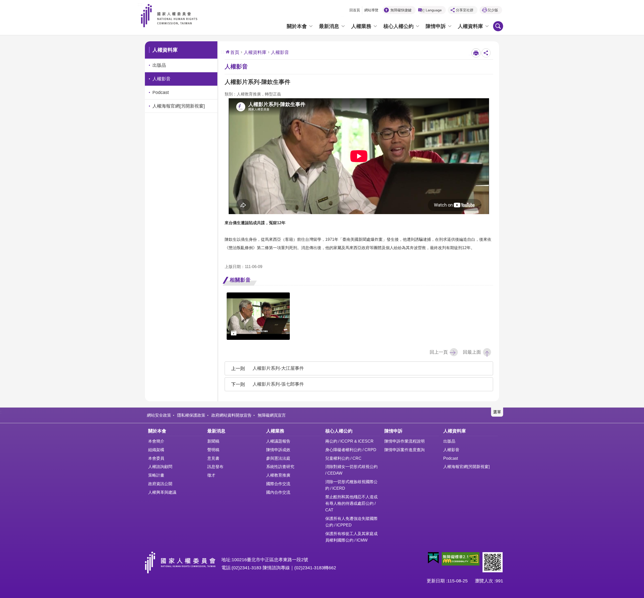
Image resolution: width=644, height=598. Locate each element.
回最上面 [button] (472, 352)
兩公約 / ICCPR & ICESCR (349, 441)
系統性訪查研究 (280, 466)
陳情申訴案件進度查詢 (404, 449)
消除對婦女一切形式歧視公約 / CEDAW (351, 469)
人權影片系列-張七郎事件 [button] (278, 384)
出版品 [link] (159, 65)
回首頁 (354, 10)
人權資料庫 (470, 26)
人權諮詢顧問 (160, 466)
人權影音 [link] (161, 78)
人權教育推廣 (278, 475)
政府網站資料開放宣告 (231, 415)
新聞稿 (213, 441)
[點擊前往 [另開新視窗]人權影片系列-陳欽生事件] (258, 316)
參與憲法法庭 (278, 458)
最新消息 (329, 26)
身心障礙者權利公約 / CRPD (350, 449)
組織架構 (156, 449)
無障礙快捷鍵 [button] (401, 10)
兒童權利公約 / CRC (343, 458)
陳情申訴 (436, 26)
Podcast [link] (160, 92)
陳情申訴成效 (278, 449)
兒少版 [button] (493, 10)
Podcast (450, 458)
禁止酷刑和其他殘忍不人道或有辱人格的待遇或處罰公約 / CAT (351, 503)
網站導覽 (371, 10)
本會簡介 (156, 441)
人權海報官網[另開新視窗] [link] (178, 106)
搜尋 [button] (498, 26)
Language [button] (434, 10)
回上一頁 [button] (439, 352)
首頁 (234, 52)
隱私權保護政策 (191, 415)
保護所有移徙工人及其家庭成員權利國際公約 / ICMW (351, 536)
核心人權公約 (398, 26)
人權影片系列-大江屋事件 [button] (278, 368)
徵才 (211, 475)
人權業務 (361, 26)
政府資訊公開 (160, 483)
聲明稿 (213, 449)
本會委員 (156, 458)
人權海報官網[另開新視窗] (466, 466)
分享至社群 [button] (464, 10)
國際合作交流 (278, 483)
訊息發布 (215, 466)
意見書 (213, 458)
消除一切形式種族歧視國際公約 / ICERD (351, 484)
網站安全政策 (159, 415)
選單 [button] (497, 412)
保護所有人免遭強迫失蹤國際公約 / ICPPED (351, 521)
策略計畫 (156, 475)
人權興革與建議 (162, 492)
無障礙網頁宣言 (272, 415)
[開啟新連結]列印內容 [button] (475, 52)
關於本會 (297, 26)
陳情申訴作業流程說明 (404, 441)
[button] (433, 558)
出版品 (449, 441)
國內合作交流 (278, 492)
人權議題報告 (278, 441)
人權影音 (451, 449)
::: (140, 4)
